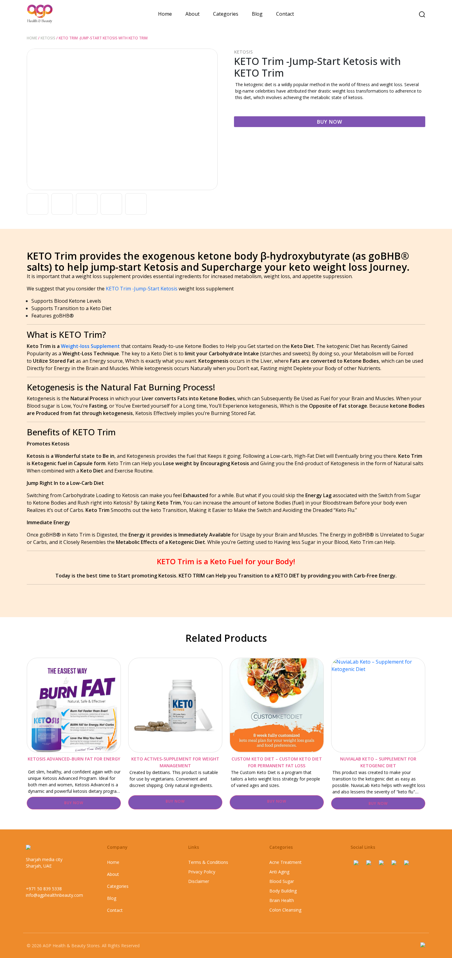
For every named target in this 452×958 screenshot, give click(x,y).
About (192, 13)
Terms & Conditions (208, 862)
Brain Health (281, 900)
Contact (285, 13)
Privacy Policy (201, 872)
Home (165, 13)
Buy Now (329, 121)
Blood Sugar (281, 881)
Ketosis (48, 38)
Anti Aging (279, 872)
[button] (211, 119)
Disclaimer (198, 881)
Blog (257, 13)
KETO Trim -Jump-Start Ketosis (141, 288)
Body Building (283, 891)
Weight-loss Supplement (90, 346)
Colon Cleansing (285, 910)
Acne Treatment (285, 862)
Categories (225, 13)
